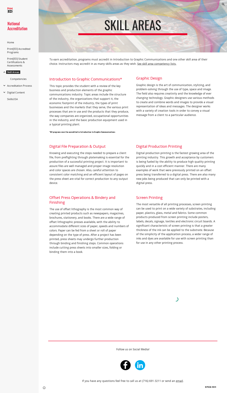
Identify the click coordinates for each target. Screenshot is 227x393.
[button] (223, 4)
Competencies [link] (18, 79)
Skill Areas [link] (13, 72)
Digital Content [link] (16, 92)
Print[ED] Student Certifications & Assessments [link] (17, 62)
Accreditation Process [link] (19, 85)
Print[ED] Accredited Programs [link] (18, 50)
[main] (132, 26)
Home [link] (10, 42)
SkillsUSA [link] (12, 99)
